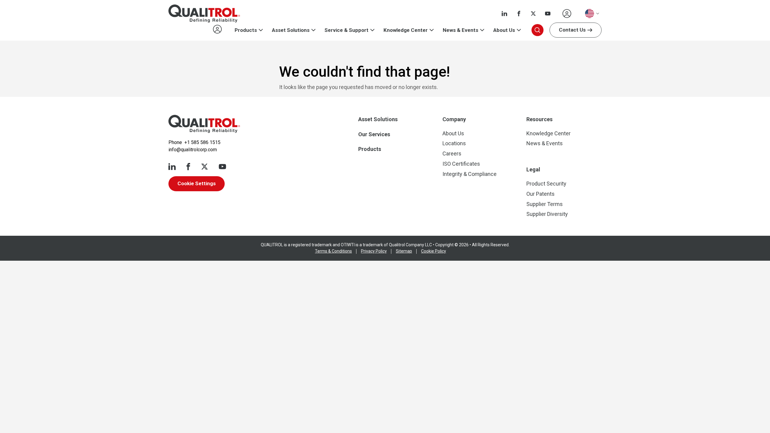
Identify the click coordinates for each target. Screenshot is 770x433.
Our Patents (540, 194)
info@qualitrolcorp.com (192, 149)
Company (454, 119)
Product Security (546, 183)
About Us (504, 30)
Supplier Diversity (547, 214)
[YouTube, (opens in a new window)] (547, 13)
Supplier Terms (544, 204)
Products (246, 30)
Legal (533, 169)
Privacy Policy (374, 251)
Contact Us (572, 30)
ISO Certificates (461, 164)
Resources (539, 119)
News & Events (460, 30)
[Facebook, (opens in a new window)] (519, 13)
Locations (454, 143)
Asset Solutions (291, 30)
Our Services (374, 134)
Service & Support (346, 30)
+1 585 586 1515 (202, 142)
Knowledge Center (405, 30)
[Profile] (566, 13)
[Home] (204, 124)
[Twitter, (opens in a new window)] (533, 13)
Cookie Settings (196, 183)
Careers (451, 153)
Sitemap (404, 251)
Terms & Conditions (333, 251)
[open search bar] (537, 30)
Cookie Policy (433, 251)
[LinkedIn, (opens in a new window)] (504, 13)
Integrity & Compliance (469, 174)
